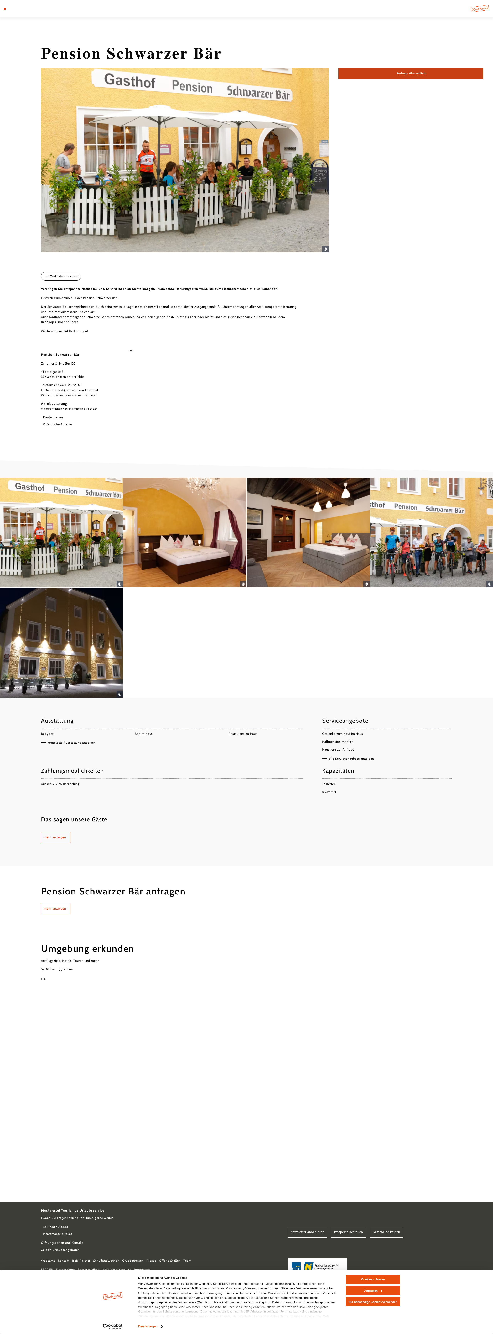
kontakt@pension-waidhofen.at (75, 390)
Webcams (48, 1260)
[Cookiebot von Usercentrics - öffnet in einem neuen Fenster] (113, 1326)
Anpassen (371, 1290)
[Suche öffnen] (27, 9)
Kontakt (63, 1260)
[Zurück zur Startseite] (480, 8)
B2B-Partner (81, 1260)
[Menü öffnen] (5, 9)
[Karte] (15, 9)
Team (187, 1260)
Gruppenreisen (133, 1260)
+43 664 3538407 (67, 385)
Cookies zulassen (373, 1279)
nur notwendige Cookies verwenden (373, 1302)
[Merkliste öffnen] (21, 9)
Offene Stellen (169, 1260)
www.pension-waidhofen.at (76, 395)
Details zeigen (147, 1326)
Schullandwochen (106, 1260)
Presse (151, 1260)
